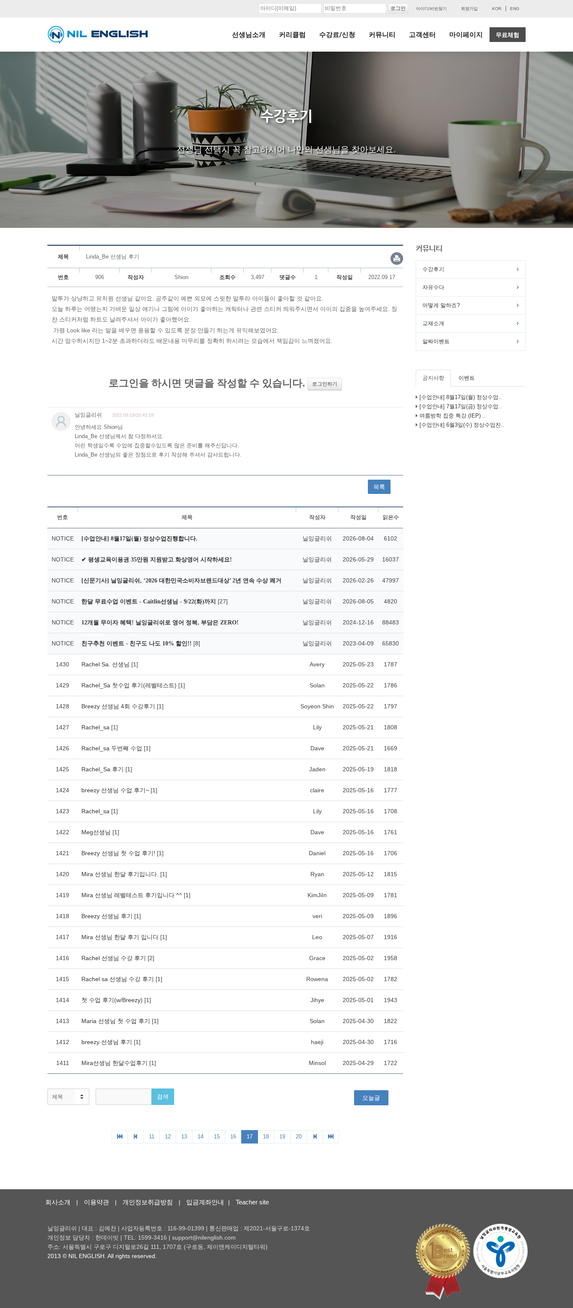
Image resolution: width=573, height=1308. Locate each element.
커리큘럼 (292, 35)
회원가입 (469, 8)
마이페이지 (466, 35)
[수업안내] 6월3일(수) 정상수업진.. (461, 425)
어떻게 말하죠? (441, 305)
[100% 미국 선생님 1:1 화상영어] (97, 35)
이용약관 (96, 1202)
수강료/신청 (337, 35)
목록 (379, 486)
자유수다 (433, 287)
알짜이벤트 (436, 341)
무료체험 (507, 34)
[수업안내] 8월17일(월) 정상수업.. (460, 397)
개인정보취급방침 (147, 1202)
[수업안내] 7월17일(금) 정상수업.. (460, 406)
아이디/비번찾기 (431, 8)
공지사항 (433, 378)
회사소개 (57, 1202)
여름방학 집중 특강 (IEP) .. (452, 416)
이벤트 (466, 378)
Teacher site (252, 1202)
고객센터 (422, 35)
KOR (496, 8)
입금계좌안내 (205, 1202)
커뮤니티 (382, 35)
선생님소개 (249, 35)
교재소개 (433, 323)
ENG (514, 8)
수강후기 (433, 269)
